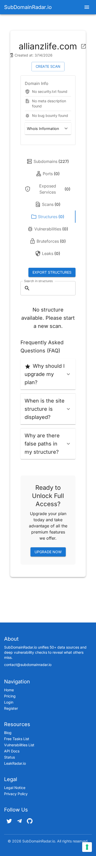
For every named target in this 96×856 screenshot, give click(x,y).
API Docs (11, 751)
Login (8, 702)
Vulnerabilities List (19, 745)
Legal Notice (14, 787)
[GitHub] (30, 821)
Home (9, 690)
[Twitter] (9, 821)
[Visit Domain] (83, 46)
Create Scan (48, 66)
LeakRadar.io (15, 763)
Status (9, 757)
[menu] (87, 7)
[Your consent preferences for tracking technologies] (87, 847)
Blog (8, 732)
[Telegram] (19, 821)
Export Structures (52, 272)
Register (11, 708)
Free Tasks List (16, 739)
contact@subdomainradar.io (27, 664)
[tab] (48, 161)
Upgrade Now (48, 552)
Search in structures (38, 281)
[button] (48, 129)
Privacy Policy (16, 794)
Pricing (10, 696)
